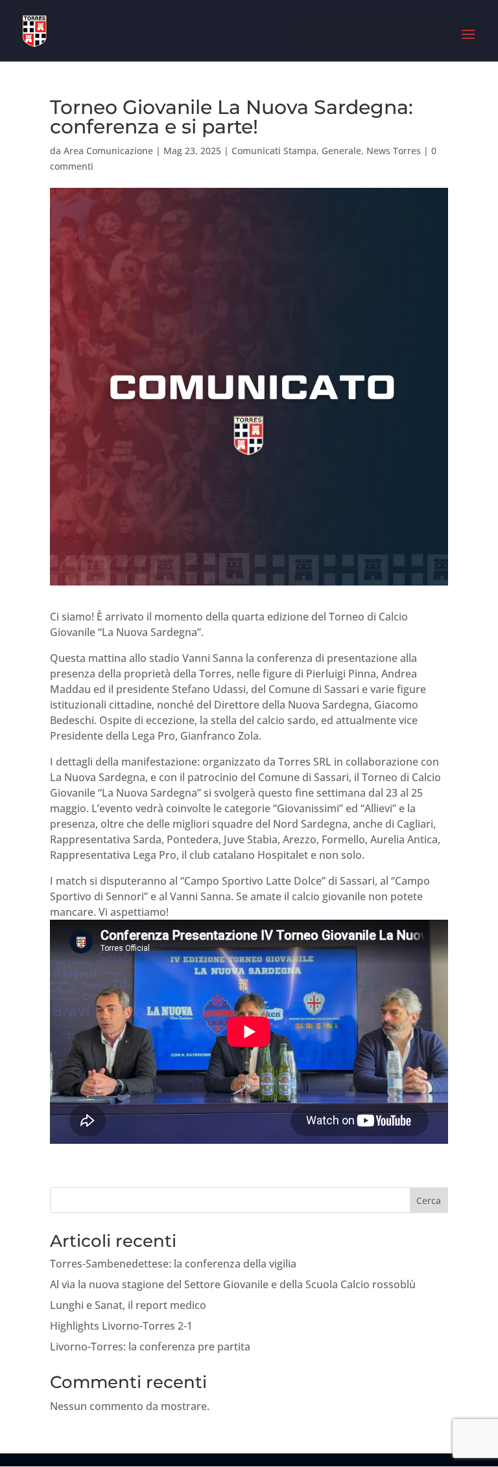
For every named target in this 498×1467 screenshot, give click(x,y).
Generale (341, 150)
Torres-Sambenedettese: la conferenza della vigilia (173, 1264)
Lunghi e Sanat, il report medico (128, 1305)
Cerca (428, 1200)
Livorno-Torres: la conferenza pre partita (150, 1346)
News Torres (393, 150)
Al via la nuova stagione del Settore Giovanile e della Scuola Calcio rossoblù (233, 1284)
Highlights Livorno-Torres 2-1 (121, 1326)
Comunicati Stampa (273, 150)
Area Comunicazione (108, 150)
